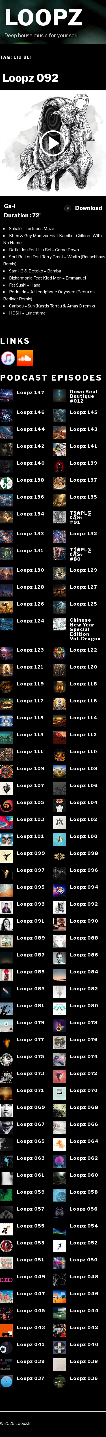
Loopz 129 (84, 570)
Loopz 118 (83, 684)
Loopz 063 (31, 1158)
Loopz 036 (84, 1378)
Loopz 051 (30, 1259)
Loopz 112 (83, 734)
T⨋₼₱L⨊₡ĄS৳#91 (81, 518)
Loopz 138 (30, 480)
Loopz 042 (84, 1327)
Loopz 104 (84, 802)
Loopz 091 (31, 921)
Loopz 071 (30, 1090)
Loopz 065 (31, 1141)
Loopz (43, 18)
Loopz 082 (84, 988)
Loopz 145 (84, 412)
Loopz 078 (84, 1022)
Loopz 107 (30, 785)
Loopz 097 (31, 870)
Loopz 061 (31, 1175)
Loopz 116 (83, 700)
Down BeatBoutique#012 (84, 396)
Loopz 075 (30, 1056)
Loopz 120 (84, 667)
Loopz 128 (30, 587)
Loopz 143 (84, 429)
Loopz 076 (84, 1039)
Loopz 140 (31, 463)
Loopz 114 (84, 717)
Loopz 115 (30, 717)
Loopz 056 (84, 1209)
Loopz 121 (30, 667)
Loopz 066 (84, 1124)
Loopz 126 (30, 604)
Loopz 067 (31, 1124)
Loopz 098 (84, 853)
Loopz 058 (84, 1192)
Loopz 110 (83, 751)
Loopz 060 (84, 1175)
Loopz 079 (31, 1022)
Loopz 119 (30, 684)
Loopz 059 (31, 1192)
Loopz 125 (83, 604)
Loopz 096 (84, 870)
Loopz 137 (83, 480)
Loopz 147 (30, 392)
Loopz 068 (84, 1107)
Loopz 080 (84, 1005)
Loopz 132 (83, 533)
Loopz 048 (84, 1276)
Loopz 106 (84, 785)
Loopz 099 (31, 853)
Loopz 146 (31, 412)
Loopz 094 (84, 887)
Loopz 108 (84, 768)
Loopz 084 (84, 971)
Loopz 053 (31, 1243)
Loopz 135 (83, 497)
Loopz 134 (31, 514)
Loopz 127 (83, 587)
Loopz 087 (31, 955)
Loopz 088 (84, 938)
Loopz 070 (84, 1090)
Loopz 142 (31, 446)
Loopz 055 (31, 1226)
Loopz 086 (84, 955)
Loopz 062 (84, 1158)
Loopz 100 (84, 836)
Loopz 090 (84, 921)
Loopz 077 (30, 1039)
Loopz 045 (31, 1310)
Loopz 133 (30, 533)
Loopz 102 (84, 819)
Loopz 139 (84, 463)
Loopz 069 (31, 1107)
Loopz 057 (30, 1209)
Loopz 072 (84, 1073)
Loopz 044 (84, 1310)
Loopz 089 (31, 938)
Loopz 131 (30, 550)
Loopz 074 (84, 1056)
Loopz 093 (31, 904)
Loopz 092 (84, 904)
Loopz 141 (84, 446)
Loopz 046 (84, 1293)
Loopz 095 (31, 887)
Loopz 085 (31, 971)
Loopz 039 (31, 1361)
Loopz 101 (30, 836)
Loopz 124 (31, 621)
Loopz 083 (31, 988)
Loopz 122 (83, 650)
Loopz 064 (84, 1141)
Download (88, 208)
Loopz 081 (31, 1005)
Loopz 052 (84, 1243)
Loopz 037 (30, 1378)
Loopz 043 (31, 1327)
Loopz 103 (30, 819)
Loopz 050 (84, 1259)
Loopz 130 (30, 570)
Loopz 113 (30, 734)
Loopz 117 (30, 700)
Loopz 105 (30, 802)
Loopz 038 (84, 1361)
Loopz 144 (31, 429)
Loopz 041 (31, 1344)
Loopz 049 (31, 1276)
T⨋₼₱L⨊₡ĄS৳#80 (81, 554)
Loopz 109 (31, 768)
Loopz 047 (31, 1293)
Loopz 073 (30, 1073)
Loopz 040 (84, 1344)
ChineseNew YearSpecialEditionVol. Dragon (85, 629)
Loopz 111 (30, 751)
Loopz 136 (30, 497)
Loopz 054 (84, 1226)
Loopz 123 (30, 650)
